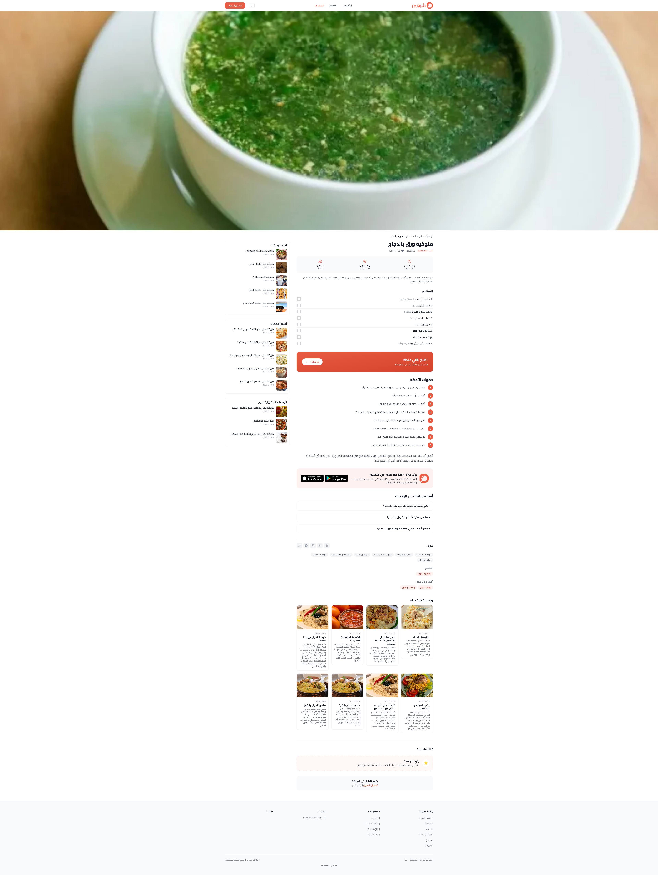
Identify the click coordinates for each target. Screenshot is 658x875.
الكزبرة (415, 311)
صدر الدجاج (419, 299)
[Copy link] (299, 545)
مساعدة (429, 823)
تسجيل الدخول (235, 5)
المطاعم (333, 5)
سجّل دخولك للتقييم (425, 250)
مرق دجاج (417, 330)
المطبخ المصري (424, 574)
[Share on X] (320, 545)
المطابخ (429, 840)
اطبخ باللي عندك (425, 834)
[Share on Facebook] (327, 545)
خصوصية (413, 860)
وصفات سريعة (372, 823)
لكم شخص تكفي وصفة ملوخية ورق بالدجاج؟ (402, 528)
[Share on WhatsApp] (313, 545)
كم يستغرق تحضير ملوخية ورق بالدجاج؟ (405, 506)
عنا (406, 860)
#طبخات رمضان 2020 (383, 554)
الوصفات (319, 5)
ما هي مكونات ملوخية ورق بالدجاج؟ (407, 517)
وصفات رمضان (408, 587)
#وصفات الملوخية (424, 554)
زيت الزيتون (418, 337)
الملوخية (420, 305)
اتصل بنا (429, 845)
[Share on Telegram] (306, 545)
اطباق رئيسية (374, 829)
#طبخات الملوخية (404, 554)
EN (251, 5)
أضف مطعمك (426, 818)
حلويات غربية (374, 834)
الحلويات (376, 818)
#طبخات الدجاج (425, 560)
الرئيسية (348, 5)
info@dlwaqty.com (312, 817)
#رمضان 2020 (362, 554)
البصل (424, 318)
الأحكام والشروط (426, 860)
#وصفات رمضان (319, 554)
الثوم (423, 324)
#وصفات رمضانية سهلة (341, 554)
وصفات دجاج (425, 587)
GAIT (335, 865)
